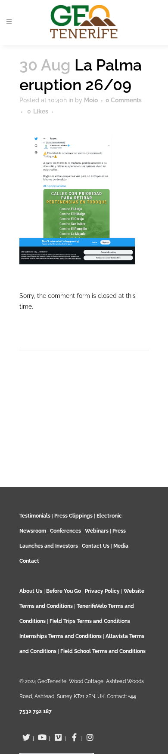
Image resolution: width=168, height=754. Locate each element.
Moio (91, 100)
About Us (30, 591)
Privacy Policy (102, 591)
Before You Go (63, 591)
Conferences (65, 531)
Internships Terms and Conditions (61, 636)
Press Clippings (73, 516)
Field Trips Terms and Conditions (90, 621)
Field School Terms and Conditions (103, 651)
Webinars (97, 531)
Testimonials (34, 516)
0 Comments (124, 100)
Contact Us (95, 546)
